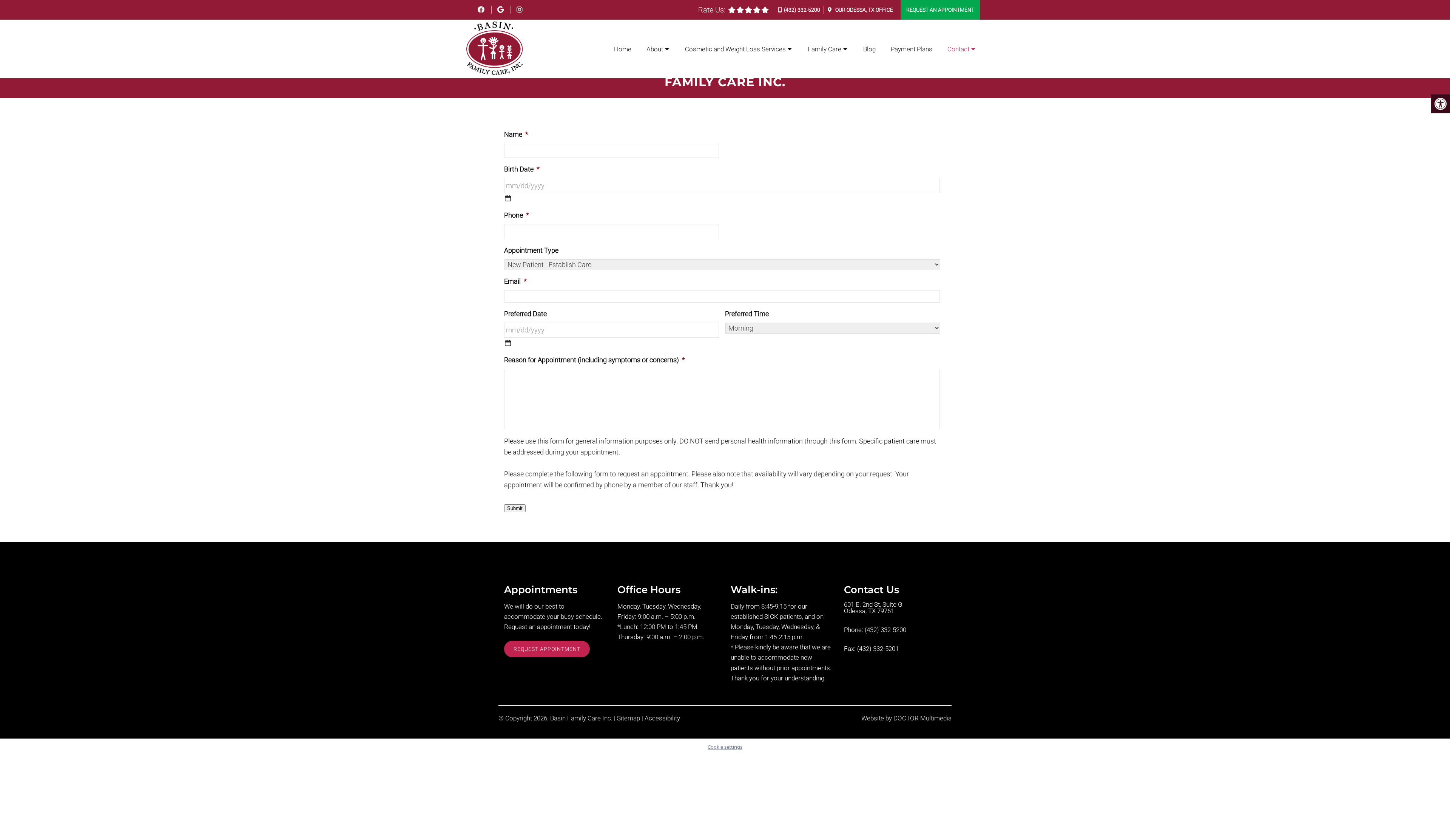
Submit (515, 508)
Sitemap (628, 718)
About (654, 49)
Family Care (824, 49)
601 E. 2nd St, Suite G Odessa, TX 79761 (873, 607)
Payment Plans (911, 49)
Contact (958, 49)
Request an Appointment (940, 10)
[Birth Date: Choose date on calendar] (508, 198)
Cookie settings (725, 746)
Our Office (863, 10)
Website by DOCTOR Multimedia (906, 718)
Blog (869, 49)
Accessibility (662, 718)
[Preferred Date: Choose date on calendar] (508, 343)
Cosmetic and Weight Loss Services (735, 49)
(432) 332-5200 (802, 10)
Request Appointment (547, 649)
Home (622, 49)
